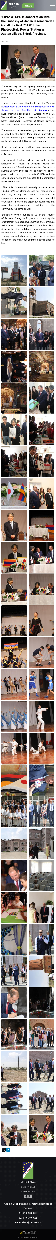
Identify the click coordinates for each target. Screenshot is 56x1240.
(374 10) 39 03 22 (28, 1217)
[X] (4, 1150)
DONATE (28, 6)
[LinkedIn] (8, 1150)
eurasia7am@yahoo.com (28, 1222)
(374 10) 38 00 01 (28, 1213)
